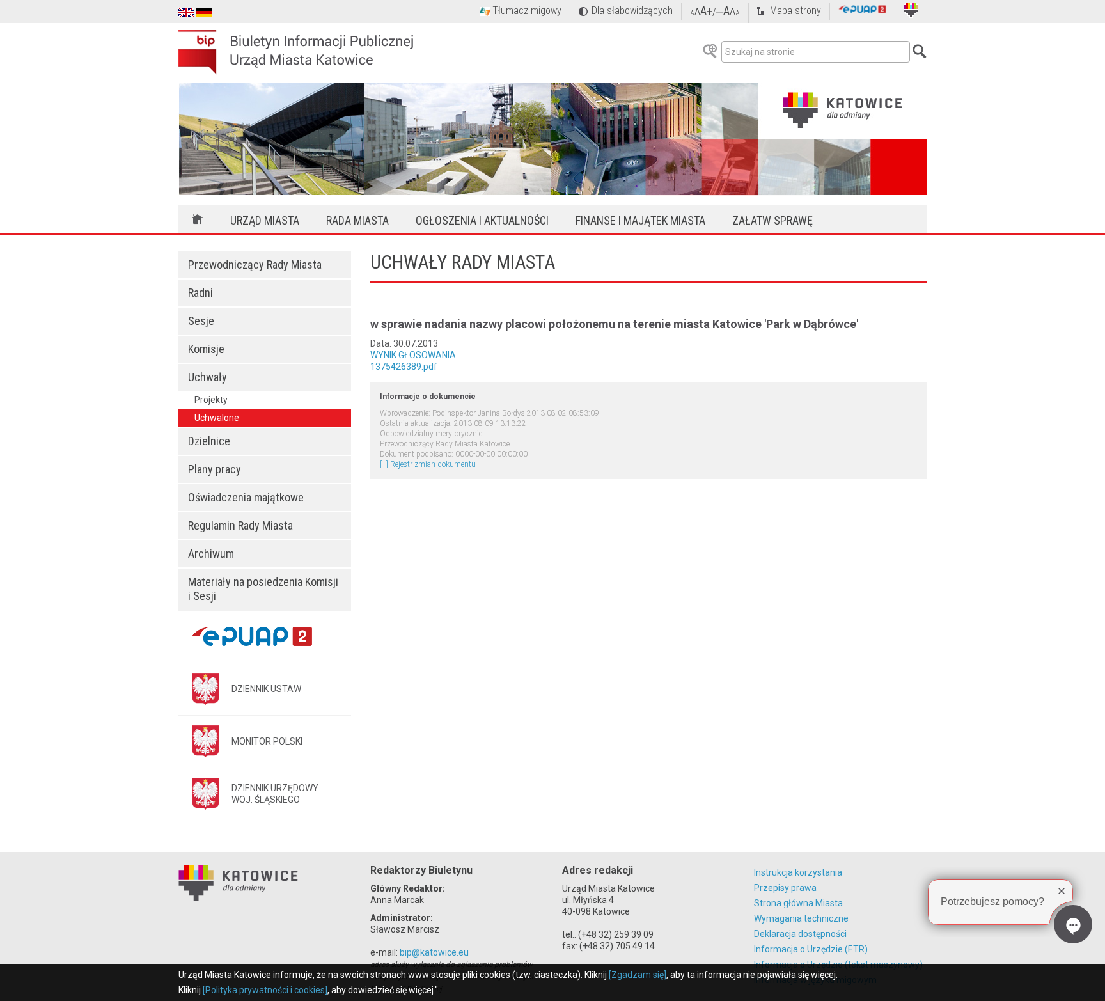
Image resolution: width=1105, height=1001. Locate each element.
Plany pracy (214, 469)
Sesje (201, 320)
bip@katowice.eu (434, 952)
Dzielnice (209, 441)
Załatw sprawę (772, 220)
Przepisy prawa (785, 888)
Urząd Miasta (264, 220)
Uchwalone (216, 418)
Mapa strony (795, 10)
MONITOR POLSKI (266, 741)
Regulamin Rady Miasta (240, 525)
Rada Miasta (357, 220)
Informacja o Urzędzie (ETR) (811, 949)
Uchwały (207, 377)
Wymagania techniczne (801, 918)
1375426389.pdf (403, 366)
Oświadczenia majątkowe (246, 497)
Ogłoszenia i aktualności (482, 220)
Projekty (211, 400)
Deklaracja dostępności (800, 934)
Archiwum (211, 553)
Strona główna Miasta (798, 903)
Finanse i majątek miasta (640, 220)
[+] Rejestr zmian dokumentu (428, 464)
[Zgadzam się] (637, 975)
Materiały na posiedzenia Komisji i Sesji (263, 589)
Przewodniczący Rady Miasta (255, 264)
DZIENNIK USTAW (266, 689)
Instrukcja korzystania (798, 872)
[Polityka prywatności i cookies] (265, 990)
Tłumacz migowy (526, 10)
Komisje (206, 349)
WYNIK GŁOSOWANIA (413, 355)
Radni (200, 292)
